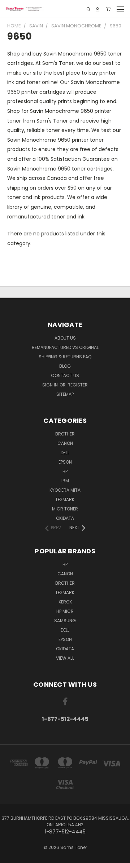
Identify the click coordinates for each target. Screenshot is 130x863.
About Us (65, 338)
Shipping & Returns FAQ (65, 357)
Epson (65, 462)
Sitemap (65, 394)
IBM (65, 481)
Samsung (65, 621)
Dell (65, 453)
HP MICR (65, 611)
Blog (65, 366)
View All (65, 658)
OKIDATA (65, 518)
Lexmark (65, 499)
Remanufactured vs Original (65, 347)
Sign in (50, 385)
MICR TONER (65, 509)
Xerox (65, 602)
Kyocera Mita (65, 490)
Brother (65, 434)
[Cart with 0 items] (108, 9)
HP (65, 471)
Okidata (65, 649)
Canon (65, 443)
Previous (11, 856)
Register (78, 385)
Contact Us (65, 375)
